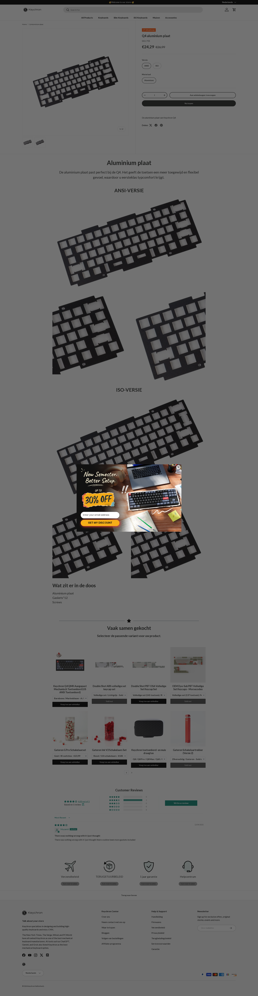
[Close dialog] (178, 467)
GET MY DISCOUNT (100, 523)
